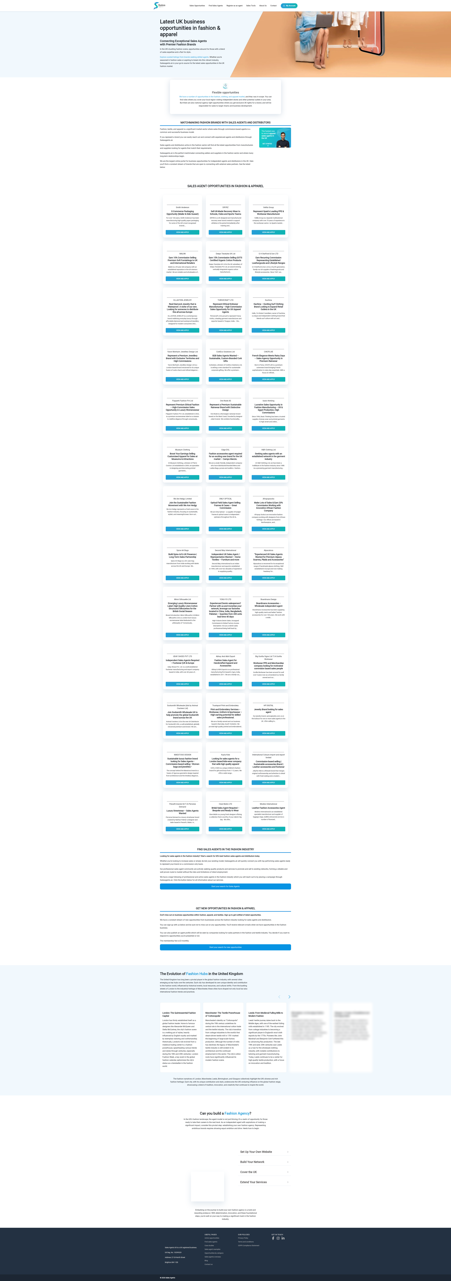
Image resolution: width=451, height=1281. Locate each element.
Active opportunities (212, 1238)
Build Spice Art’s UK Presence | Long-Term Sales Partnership (182, 555)
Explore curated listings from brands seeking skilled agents (184, 57)
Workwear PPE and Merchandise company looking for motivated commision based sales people (268, 666)
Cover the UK (248, 1172)
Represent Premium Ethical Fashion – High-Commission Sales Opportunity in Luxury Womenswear (182, 407)
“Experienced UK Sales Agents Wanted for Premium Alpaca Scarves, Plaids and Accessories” (268, 557)
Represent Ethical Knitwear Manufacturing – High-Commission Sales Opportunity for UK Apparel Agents (225, 308)
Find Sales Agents (216, 6)
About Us (263, 6)
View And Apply (182, 232)
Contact (273, 6)
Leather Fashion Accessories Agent (268, 808)
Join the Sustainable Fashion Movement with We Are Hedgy (182, 504)
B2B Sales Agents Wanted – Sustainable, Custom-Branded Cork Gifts (225, 358)
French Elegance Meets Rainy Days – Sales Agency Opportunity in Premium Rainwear (268, 358)
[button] (289, 996)
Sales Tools (251, 6)
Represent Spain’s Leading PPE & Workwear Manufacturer (268, 212)
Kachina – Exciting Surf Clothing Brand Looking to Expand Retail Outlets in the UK (268, 307)
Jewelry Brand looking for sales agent (268, 710)
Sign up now (267, 162)
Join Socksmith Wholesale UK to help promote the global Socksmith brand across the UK (182, 715)
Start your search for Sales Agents (225, 886)
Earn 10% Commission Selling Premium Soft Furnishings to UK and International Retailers (182, 260)
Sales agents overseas (213, 1257)
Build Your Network (252, 1162)
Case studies (209, 1245)
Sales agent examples (212, 1249)
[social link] (274, 1238)
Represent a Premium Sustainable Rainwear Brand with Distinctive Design (225, 407)
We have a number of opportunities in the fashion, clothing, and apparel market (212, 97)
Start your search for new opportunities (225, 947)
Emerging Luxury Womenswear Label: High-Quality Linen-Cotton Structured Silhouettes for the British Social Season (182, 607)
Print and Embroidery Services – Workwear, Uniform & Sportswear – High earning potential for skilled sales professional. (225, 713)
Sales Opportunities (197, 6)
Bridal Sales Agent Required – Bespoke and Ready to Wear (225, 809)
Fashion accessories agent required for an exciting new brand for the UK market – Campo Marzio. (225, 456)
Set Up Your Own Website (256, 1151)
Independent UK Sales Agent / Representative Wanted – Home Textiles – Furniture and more (225, 557)
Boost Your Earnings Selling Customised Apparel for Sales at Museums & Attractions (182, 456)
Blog (206, 1260)
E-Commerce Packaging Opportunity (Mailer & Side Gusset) (183, 212)
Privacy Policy (243, 1238)
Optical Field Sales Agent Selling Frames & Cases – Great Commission (225, 505)
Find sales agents (211, 1242)
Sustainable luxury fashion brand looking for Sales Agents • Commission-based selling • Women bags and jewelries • (182, 763)
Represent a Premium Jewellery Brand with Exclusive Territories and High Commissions (182, 358)
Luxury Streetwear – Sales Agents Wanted (182, 812)
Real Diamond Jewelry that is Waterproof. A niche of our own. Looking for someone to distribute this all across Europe (182, 308)
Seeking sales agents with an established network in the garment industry (268, 456)
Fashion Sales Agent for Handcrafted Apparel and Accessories (225, 663)
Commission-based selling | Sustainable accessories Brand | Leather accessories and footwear (268, 764)
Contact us (209, 1264)
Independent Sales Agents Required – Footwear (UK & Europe (182, 661)
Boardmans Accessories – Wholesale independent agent (268, 604)
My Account (290, 6)
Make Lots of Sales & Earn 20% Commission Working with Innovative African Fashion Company (268, 507)
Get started (267, 144)
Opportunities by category (214, 1253)
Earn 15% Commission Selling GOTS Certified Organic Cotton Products (225, 259)
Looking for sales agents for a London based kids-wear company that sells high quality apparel (225, 761)
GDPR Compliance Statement (248, 1245)
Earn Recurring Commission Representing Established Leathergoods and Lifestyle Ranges (268, 260)
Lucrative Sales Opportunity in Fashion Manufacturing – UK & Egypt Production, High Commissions (268, 408)
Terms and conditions (246, 1242)
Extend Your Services (253, 1182)
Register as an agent (235, 6)
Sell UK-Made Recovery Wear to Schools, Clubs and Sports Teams (225, 212)
